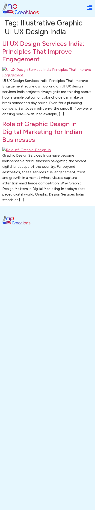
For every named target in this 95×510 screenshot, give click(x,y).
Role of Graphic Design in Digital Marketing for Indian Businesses (42, 131)
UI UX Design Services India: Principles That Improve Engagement (43, 51)
